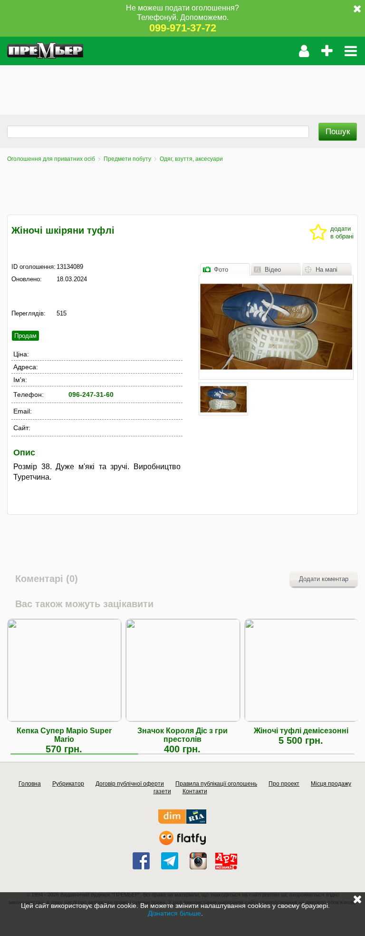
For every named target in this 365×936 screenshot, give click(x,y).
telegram (169, 860)
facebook (141, 860)
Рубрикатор (68, 783)
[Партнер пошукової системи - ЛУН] (182, 843)
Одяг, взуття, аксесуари (191, 159)
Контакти (194, 791)
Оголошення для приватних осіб (51, 159)
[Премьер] (45, 51)
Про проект (284, 783)
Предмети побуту (127, 159)
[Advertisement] (173, 86)
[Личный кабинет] (304, 50)
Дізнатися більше (174, 913)
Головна (30, 783)
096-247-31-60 (91, 394)
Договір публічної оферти (130, 783)
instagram (198, 860)
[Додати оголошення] (327, 50)
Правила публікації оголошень (216, 783)
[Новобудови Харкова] (182, 821)
